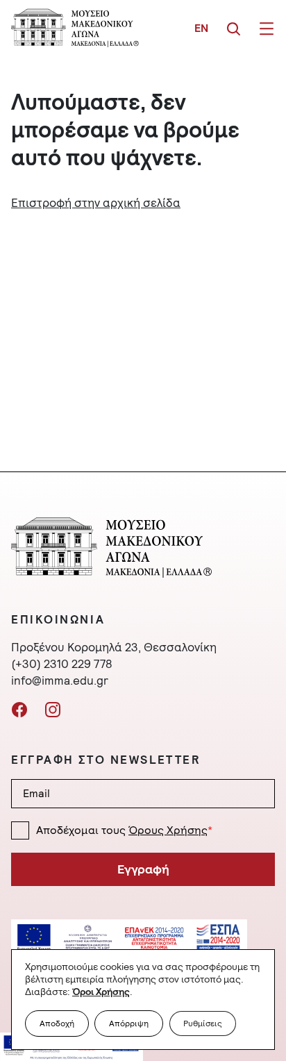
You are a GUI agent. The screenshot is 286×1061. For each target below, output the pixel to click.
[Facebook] (19, 708)
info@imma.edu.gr (59, 680)
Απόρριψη (129, 1023)
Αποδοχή (57, 1023)
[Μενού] (266, 28)
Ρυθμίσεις (202, 1023)
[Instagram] (52, 708)
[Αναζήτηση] (233, 28)
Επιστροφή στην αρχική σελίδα (95, 202)
